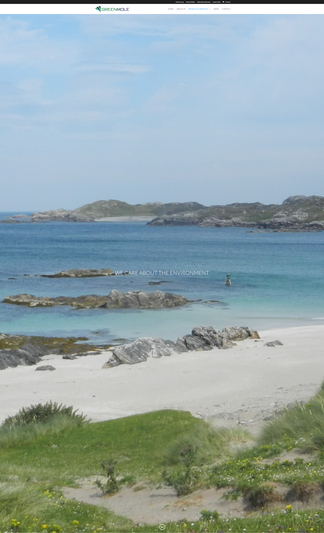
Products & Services (198, 9)
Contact (226, 9)
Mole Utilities (190, 2)
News (216, 9)
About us (181, 9)
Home (171, 9)
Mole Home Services (203, 2)
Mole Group (180, 2)
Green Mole (216, 2)
